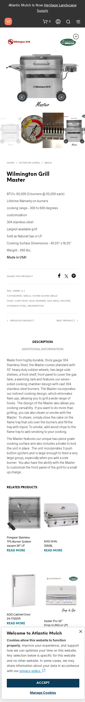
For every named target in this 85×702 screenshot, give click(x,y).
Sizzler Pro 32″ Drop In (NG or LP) (56, 623)
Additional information (42, 349)
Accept (43, 683)
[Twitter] (68, 276)
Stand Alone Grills (45, 296)
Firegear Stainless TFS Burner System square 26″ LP (19, 541)
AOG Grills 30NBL (50, 543)
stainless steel (16, 306)
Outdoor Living (29, 163)
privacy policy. (30, 671)
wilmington (36, 306)
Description (42, 342)
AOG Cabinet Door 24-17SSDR (19, 616)
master (65, 301)
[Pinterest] (74, 276)
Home (10, 163)
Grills (48, 163)
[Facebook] (61, 276)
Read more (16, 550)
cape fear (21, 301)
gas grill (53, 301)
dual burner (37, 301)
